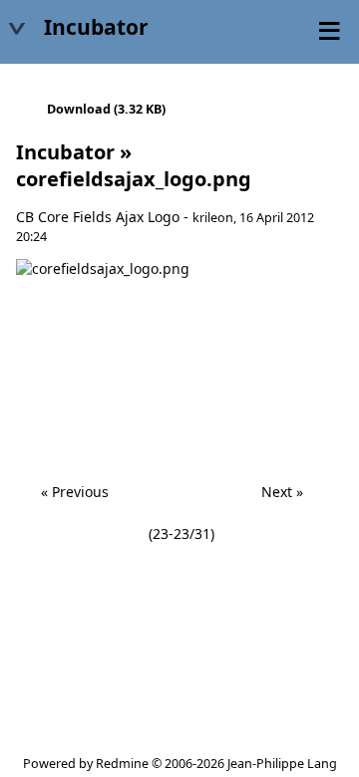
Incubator (65, 151)
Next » (282, 491)
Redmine (122, 763)
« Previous (75, 491)
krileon (212, 217)
